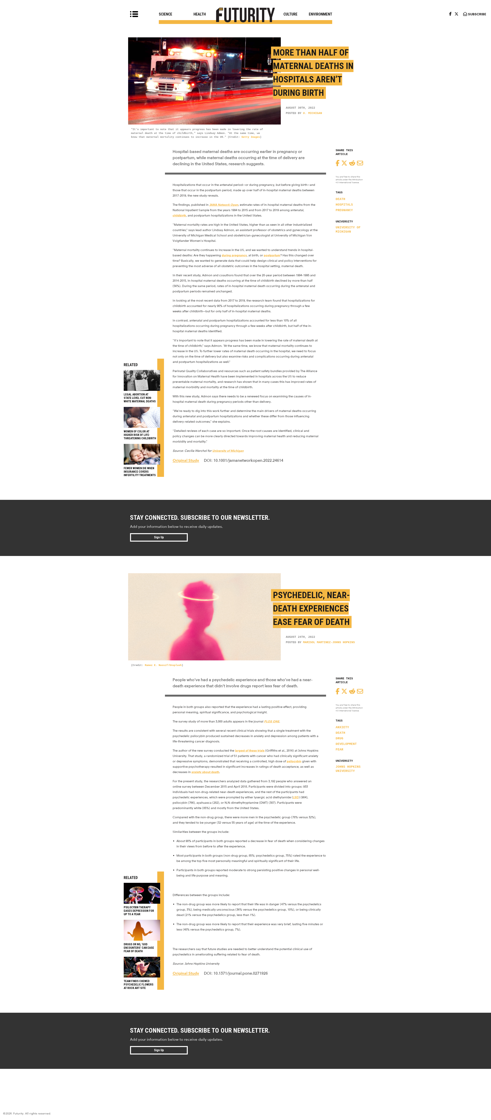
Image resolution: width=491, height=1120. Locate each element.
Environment (320, 14)
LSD (296, 797)
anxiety (342, 727)
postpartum (272, 255)
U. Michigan (312, 113)
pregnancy (344, 210)
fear (339, 749)
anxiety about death (205, 772)
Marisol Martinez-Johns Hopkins (329, 642)
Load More (245, 1082)
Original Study (186, 460)
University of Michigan (348, 230)
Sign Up (159, 537)
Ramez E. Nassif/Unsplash (163, 665)
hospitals (344, 205)
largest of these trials (249, 750)
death (340, 199)
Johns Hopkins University (348, 769)
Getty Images (250, 137)
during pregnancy (234, 255)
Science (165, 14)
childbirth (179, 215)
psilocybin (294, 761)
